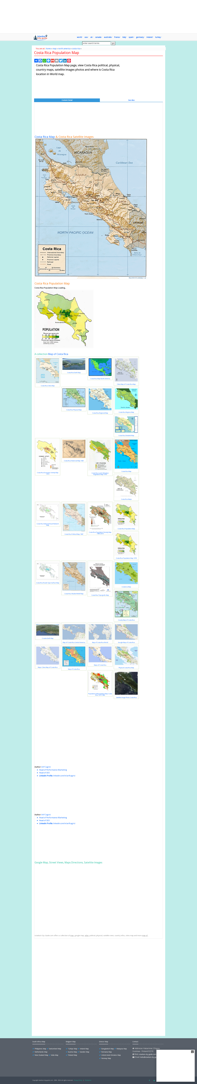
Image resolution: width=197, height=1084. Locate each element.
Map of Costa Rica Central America (74, 642)
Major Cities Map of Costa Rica (47, 667)
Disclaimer (88, 1080)
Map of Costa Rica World (100, 642)
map (54, 48)
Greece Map (103, 1041)
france (117, 37)
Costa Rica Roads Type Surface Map (47, 583)
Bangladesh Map (107, 1049)
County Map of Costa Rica (126, 620)
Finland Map (72, 1055)
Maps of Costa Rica (100, 665)
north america (64, 48)
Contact (135, 1041)
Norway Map (106, 1058)
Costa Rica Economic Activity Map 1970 (47, 473)
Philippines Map (40, 1049)
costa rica (76, 48)
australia (107, 37)
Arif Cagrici (46, 767)
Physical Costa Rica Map (126, 668)
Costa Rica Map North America (100, 379)
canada (98, 37)
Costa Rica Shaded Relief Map (73, 594)
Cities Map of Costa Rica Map (126, 384)
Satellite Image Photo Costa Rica (126, 697)
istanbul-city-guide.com (147, 1054)
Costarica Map (126, 587)
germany (140, 37)
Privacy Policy (78, 1080)
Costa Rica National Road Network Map (48, 524)
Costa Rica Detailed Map (126, 435)
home (48, 48)
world (79, 37)
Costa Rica (44, 960)
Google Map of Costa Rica (126, 642)
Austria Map (72, 1052)
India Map (54, 1055)
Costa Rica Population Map (126, 529)
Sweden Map (84, 1052)
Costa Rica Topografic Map (100, 595)
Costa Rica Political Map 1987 (74, 534)
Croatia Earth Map (47, 638)
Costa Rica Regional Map (100, 413)
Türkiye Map (72, 1049)
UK (91, 37)
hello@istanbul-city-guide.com (151, 1057)
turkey (158, 37)
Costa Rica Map (45, 137)
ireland (149, 37)
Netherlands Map (41, 1052)
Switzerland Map (55, 1049)
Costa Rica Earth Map (74, 373)
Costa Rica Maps (126, 499)
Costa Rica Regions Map (126, 412)
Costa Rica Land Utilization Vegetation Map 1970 (100, 473)
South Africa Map (38, 1041)
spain (131, 37)
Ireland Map (84, 1049)
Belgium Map (71, 1041)
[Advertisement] (98, 17)
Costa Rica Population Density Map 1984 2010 (100, 533)
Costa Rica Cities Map (48, 386)
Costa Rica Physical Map (74, 410)
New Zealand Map (41, 1055)
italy (124, 37)
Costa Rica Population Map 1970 (126, 558)
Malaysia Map (122, 1049)
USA (86, 37)
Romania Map (106, 1052)
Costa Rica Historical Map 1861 (74, 461)
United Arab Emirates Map (111, 1055)
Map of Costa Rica (58, 354)
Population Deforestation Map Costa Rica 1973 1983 (100, 694)
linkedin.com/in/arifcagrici (64, 775)
